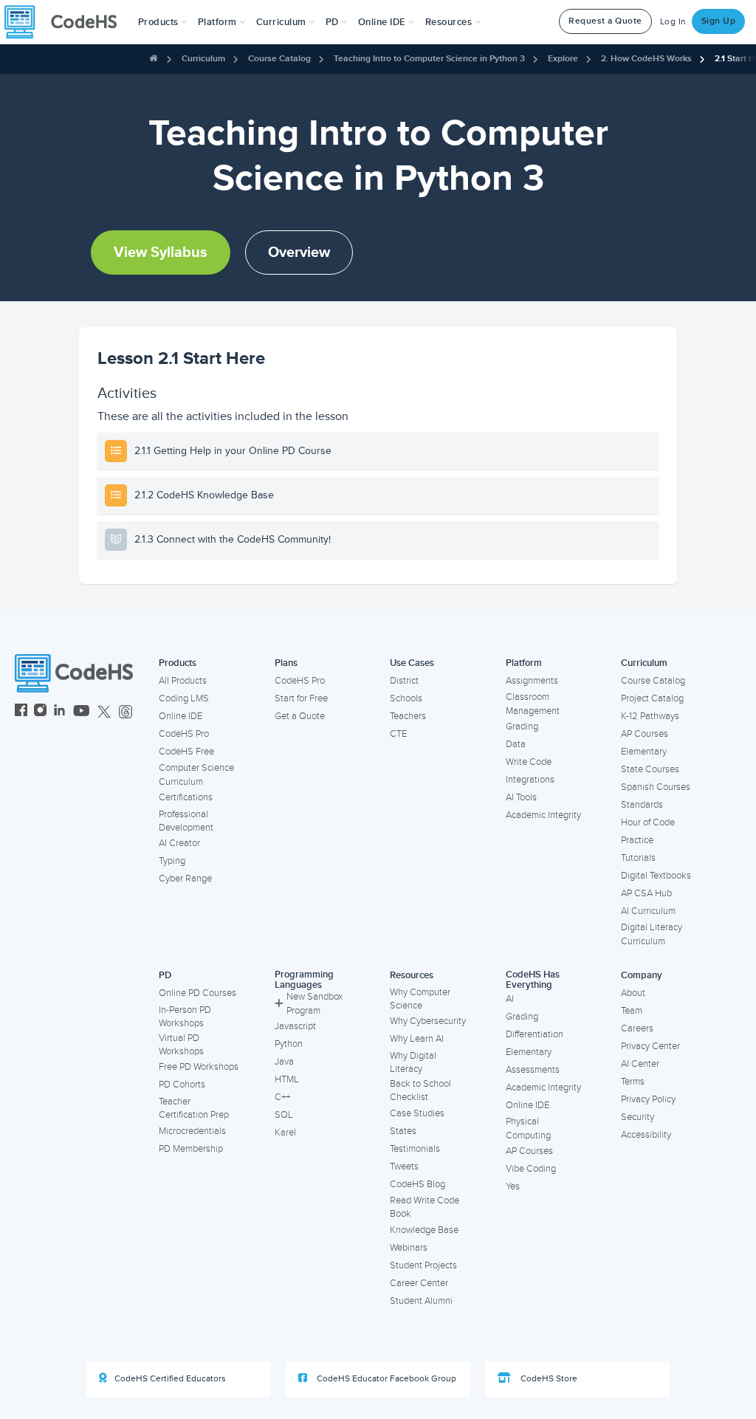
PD (165, 975)
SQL (284, 1115)
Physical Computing (528, 1128)
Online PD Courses (197, 993)
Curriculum (203, 58)
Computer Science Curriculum (196, 775)
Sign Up (718, 21)
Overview (299, 252)
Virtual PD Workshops (181, 1045)
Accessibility (646, 1135)
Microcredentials (192, 1131)
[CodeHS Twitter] (104, 712)
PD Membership (191, 1149)
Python (289, 1044)
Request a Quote (605, 21)
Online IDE (180, 716)
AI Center (640, 1064)
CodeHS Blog (417, 1184)
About (633, 993)
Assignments (532, 681)
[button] (163, 22)
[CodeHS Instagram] (40, 712)
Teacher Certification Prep (194, 1108)
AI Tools (521, 797)
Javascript (295, 1026)
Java (284, 1062)
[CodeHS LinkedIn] (59, 712)
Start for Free (301, 698)
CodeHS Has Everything (533, 980)
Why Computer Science (420, 999)
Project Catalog (652, 698)
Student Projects (423, 1265)
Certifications (186, 797)
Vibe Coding (531, 1169)
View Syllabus (160, 252)
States (403, 1131)
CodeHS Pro (184, 734)
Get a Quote (300, 716)
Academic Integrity (543, 815)
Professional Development (186, 821)
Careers (637, 1028)
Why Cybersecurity (428, 1021)
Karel (285, 1132)
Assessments (533, 1070)
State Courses (650, 769)
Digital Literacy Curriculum (651, 934)
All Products (183, 681)
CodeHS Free (186, 751)
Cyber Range (185, 878)
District (404, 681)
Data (516, 744)
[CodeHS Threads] (125, 712)
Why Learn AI (417, 1039)
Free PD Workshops (198, 1067)
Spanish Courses (655, 787)
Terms (633, 1082)
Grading (522, 726)
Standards (642, 805)
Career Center (419, 1283)
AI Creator (179, 843)
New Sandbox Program (314, 1004)
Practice (637, 840)
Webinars (408, 1248)
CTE (398, 734)
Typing (172, 861)
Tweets (404, 1166)
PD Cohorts (182, 1084)
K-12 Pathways (650, 716)
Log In (673, 21)
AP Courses (644, 734)
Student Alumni (421, 1301)
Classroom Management (533, 704)
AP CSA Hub (646, 893)
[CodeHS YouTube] (81, 712)
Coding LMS (184, 698)
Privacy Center (650, 1046)
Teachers (408, 716)
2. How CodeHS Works (646, 58)
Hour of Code (648, 822)
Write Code (528, 762)
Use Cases (412, 663)
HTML (287, 1079)
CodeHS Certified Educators (170, 1378)
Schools (406, 698)
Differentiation (534, 1034)
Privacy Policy (648, 1099)
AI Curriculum (648, 911)
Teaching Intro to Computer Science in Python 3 (429, 58)
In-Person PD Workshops (185, 1017)
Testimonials (415, 1149)
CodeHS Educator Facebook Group (385, 1378)
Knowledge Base (424, 1230)
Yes (513, 1186)
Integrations (530, 780)
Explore (563, 58)
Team (631, 1011)
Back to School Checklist (420, 1091)
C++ (282, 1097)
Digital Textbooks (656, 876)
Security (637, 1117)
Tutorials (638, 858)
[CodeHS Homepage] (66, 22)
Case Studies (417, 1113)
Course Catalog (279, 58)
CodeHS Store (547, 1378)
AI (510, 999)
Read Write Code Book (424, 1207)
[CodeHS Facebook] (21, 712)
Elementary (644, 751)
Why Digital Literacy (413, 1063)
